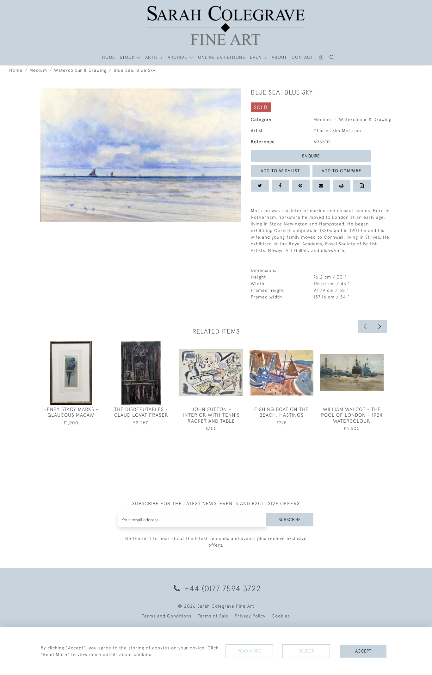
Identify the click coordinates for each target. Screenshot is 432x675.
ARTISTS (154, 57)
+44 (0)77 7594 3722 (221, 588)
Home (15, 70)
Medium (38, 70)
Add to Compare (341, 170)
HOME (108, 57)
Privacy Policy (250, 615)
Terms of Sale (213, 615)
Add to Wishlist (280, 170)
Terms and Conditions (166, 615)
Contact (302, 57)
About (279, 57)
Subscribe (290, 519)
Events (258, 57)
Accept (363, 651)
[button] (332, 57)
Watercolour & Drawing (80, 70)
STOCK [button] (128, 57)
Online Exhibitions (221, 57)
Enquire (311, 155)
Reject (306, 651)
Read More (249, 651)
